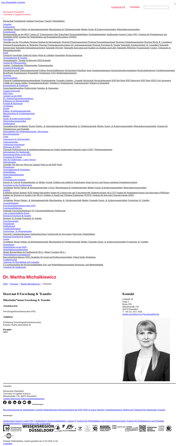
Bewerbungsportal (11, 134)
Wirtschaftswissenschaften (14, 121)
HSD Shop (8, 93)
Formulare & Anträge (12, 157)
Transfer (48, 21)
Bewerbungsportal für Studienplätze (19, 410)
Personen (7, 75)
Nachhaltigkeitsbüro (12, 423)
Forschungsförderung (12, 208)
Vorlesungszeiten (10, 142)
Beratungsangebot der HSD (70, 410)
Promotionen (8, 167)
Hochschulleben (10, 78)
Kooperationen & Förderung (15, 85)
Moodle (100, 410)
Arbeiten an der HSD (12, 96)
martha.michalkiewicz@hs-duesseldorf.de (140, 314)
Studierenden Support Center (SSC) (19, 421)
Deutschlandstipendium (13, 174)
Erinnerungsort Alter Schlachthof (35, 423)
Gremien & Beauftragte (13, 68)
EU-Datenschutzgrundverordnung (18, 98)
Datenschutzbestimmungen (32, 398)
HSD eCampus (90, 410)
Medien (6, 116)
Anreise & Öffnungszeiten (14, 63)
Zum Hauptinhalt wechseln (13, 2)
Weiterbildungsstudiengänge (15, 249)
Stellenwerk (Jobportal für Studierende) (140, 410)
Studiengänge (9, 123)
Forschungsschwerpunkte (14, 179)
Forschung (39, 21)
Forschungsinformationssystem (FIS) (19, 205)
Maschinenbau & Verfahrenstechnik (19, 113)
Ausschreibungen (10, 203)
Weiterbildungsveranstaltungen (16, 254)
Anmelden (7, 443)
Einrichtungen (9, 32)
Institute (6, 190)
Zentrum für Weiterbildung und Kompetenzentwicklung (101, 421)
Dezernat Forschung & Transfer (17, 215)
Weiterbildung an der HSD (15, 247)
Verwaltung (8, 39)
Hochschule (8, 21)
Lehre (5, 136)
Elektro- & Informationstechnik (17, 111)
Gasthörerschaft (10, 259)
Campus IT (71, 421)
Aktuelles (7, 24)
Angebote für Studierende (14, 267)
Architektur (8, 106)
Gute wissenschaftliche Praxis (16, 213)
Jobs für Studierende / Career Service (19, 159)
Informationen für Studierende (16, 152)
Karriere (161, 410)
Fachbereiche (20, 21)
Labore (6, 197)
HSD (5, 284)
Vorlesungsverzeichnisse (14, 144)
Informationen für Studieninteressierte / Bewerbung (25, 131)
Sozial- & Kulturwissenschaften (17, 118)
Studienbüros (41, 421)
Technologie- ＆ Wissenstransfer (17, 231)
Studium (30, 21)
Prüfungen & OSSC (12, 147)
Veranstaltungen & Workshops (16, 169)
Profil (5, 53)
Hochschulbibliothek (56, 421)
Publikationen (9, 226)
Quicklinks (135, 7)
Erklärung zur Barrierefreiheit (16, 101)
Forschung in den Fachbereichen (17, 185)
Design (6, 108)
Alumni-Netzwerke (11, 91)
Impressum (15, 398)
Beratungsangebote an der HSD (17, 154)
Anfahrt (6, 398)
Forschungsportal (10, 221)
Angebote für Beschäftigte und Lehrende (21, 262)
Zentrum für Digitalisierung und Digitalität (145, 421)
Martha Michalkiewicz (30, 284)
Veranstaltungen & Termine (15, 58)
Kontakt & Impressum (13, 103)
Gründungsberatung (12, 228)
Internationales (9, 162)
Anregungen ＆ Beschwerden (16, 139)
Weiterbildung (58, 21)
